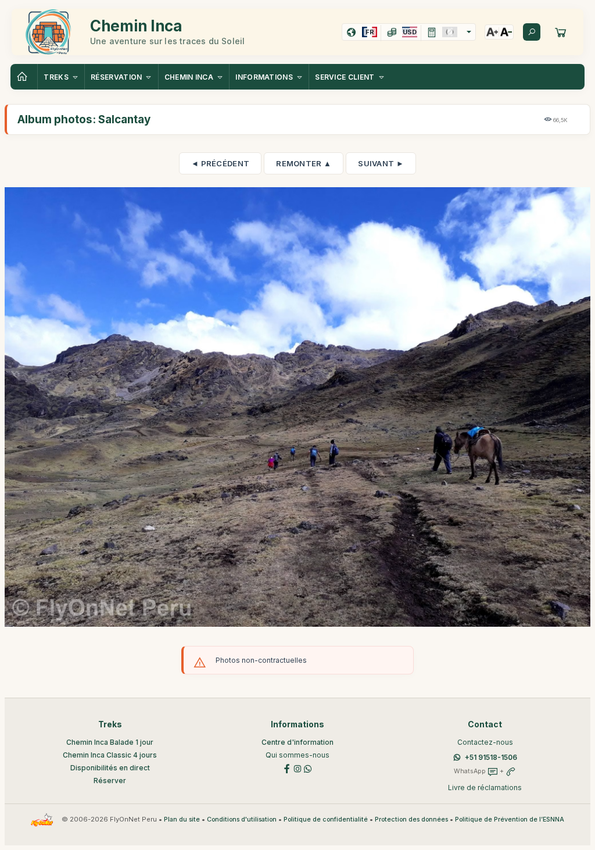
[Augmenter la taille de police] (492, 32)
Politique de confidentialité (326, 819)
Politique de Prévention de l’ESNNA (509, 819)
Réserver (110, 780)
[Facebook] (287, 767)
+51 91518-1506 (491, 757)
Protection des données (411, 819)
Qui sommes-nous (297, 755)
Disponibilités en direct (110, 767)
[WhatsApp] (308, 767)
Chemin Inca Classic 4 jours (110, 755)
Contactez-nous (485, 742)
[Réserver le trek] (561, 32)
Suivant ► (381, 163)
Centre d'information (297, 742)
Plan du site (182, 819)
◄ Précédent (220, 163)
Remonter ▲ (303, 163)
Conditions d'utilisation (242, 819)
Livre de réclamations (485, 787)
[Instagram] (297, 767)
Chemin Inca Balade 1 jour (109, 742)
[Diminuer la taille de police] (506, 32)
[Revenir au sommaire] (23, 77)
